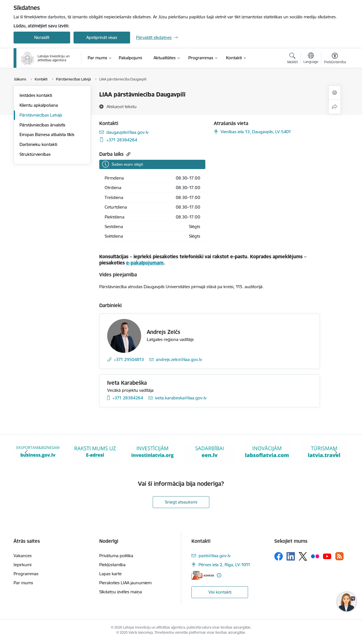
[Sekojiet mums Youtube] (327, 556)
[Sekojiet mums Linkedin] (290, 556)
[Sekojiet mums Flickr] (315, 556)
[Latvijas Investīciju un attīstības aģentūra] (45, 58)
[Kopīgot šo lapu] (335, 107)
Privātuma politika (116, 555)
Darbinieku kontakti (38, 144)
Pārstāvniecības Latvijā (41, 115)
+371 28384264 (121, 140)
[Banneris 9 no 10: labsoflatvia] (209, 452)
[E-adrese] (202, 575)
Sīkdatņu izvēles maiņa (120, 591)
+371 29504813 (129, 359)
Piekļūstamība (112, 564)
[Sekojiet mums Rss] (339, 556)
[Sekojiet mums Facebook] (278, 556)
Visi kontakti (219, 592)
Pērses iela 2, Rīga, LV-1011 (224, 564)
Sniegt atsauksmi (181, 502)
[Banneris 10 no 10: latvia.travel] (267, 452)
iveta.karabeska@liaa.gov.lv (180, 398)
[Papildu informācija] (219, 575)
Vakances (23, 555)
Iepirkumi (22, 564)
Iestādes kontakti (36, 95)
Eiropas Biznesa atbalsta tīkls (47, 134)
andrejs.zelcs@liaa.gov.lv (179, 359)
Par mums (23, 582)
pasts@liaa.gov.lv (214, 555)
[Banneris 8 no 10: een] (152, 452)
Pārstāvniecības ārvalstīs (42, 125)
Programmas (26, 573)
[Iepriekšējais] (26, 452)
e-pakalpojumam (144, 263)
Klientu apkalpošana (39, 105)
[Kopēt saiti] (127, 154)
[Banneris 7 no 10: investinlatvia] (95, 452)
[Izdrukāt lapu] (335, 93)
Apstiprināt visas (101, 37)
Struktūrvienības (35, 154)
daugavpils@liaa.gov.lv (127, 132)
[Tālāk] (335, 452)
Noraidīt (41, 37)
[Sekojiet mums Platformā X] (303, 556)
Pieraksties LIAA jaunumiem (125, 582)
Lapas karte (110, 573)
